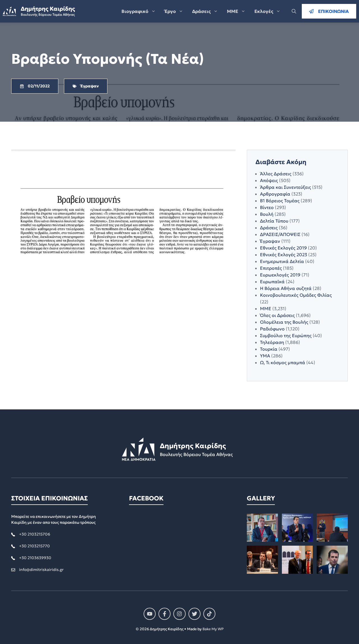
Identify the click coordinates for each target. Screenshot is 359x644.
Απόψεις (269, 180)
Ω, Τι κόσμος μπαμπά (282, 362)
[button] (294, 11)
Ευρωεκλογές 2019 (280, 275)
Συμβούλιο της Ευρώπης (286, 335)
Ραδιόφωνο (272, 329)
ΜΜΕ (232, 11)
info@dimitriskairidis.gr (41, 569)
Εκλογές (263, 11)
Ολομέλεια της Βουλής (284, 322)
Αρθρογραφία (275, 194)
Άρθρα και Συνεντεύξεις (285, 187)
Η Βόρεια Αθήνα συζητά (286, 288)
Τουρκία (268, 349)
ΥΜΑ (265, 356)
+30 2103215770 (34, 545)
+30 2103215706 (34, 534)
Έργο (170, 11)
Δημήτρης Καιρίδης (48, 8)
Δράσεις (201, 11)
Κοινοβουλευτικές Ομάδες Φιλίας (296, 295)
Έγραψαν (270, 241)
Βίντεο (267, 207)
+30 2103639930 (35, 557)
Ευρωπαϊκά (272, 281)
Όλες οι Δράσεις (277, 315)
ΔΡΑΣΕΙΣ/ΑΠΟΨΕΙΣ (280, 234)
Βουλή (266, 214)
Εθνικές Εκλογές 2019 (283, 248)
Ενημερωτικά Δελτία (282, 261)
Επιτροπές (271, 268)
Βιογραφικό (134, 11)
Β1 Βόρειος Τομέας (280, 200)
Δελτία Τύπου (274, 221)
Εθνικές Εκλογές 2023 (283, 254)
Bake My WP (213, 629)
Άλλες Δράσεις (275, 173)
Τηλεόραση (272, 342)
